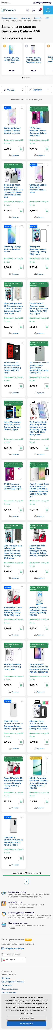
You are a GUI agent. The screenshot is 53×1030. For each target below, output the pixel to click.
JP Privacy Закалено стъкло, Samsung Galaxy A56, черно (38, 132)
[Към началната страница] (8, 10)
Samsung (25, 18)
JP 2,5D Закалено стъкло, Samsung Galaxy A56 (12, 666)
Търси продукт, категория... (20, 36)
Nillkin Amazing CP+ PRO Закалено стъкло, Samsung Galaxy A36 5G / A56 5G (39, 783)
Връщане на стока (9, 989)
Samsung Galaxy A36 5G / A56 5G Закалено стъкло (33, 59)
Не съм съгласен (26, 1018)
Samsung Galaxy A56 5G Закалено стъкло (11, 59)
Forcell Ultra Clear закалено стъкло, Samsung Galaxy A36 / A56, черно (13, 611)
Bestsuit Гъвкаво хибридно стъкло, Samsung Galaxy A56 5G (38, 611)
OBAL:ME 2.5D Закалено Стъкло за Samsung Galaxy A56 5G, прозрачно (13, 725)
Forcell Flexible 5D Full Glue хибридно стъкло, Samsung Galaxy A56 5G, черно (13, 783)
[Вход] (34, 10)
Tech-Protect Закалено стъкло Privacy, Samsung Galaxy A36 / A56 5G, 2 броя (39, 308)
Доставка (5, 978)
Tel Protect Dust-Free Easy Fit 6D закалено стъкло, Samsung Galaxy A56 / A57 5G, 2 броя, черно (38, 428)
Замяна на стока (8, 992)
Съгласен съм (26, 1024)
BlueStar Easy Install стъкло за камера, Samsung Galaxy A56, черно (39, 725)
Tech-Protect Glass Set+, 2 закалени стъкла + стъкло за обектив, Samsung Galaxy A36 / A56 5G (39, 490)
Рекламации (6, 985)
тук (30, 1013)
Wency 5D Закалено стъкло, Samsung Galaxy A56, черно (38, 250)
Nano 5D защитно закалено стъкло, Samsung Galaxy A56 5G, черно (12, 426)
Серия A (37, 18)
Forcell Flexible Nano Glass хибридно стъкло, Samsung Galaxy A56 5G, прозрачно (39, 550)
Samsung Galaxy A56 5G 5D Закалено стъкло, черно (38, 188)
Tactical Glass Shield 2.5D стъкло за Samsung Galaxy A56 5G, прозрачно (39, 668)
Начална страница (9, 18)
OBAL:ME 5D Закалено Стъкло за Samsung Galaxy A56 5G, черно (13, 841)
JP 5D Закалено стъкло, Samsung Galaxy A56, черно (13, 486)
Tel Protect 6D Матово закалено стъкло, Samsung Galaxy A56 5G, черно (12, 367)
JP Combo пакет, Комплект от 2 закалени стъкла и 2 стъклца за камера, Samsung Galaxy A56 (13, 191)
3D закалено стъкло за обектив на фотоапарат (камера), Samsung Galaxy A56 (39, 367)
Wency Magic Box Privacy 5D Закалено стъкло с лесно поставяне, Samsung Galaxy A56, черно (13, 551)
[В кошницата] (20, 148)
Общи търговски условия (12, 981)
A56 (47, 18)
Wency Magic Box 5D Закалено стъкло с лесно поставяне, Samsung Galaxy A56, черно (13, 308)
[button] (28, 10)
